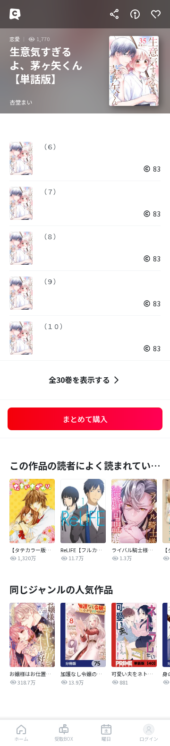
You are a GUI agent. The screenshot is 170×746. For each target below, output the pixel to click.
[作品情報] (135, 14)
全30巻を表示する (79, 379)
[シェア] (114, 14)
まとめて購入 (85, 419)
